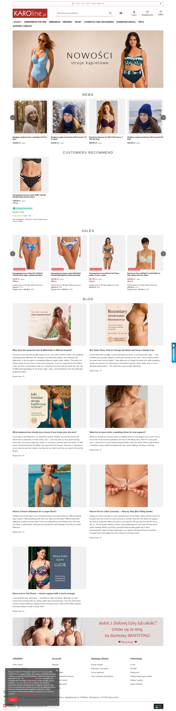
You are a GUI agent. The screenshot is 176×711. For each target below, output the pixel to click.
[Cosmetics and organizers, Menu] (115, 22)
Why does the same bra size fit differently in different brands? (42, 350)
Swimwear (54, 22)
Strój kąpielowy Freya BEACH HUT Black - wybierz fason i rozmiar (104, 274)
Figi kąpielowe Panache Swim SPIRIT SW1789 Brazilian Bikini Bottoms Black (29, 196)
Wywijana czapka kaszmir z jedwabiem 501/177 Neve (30, 138)
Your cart (55, 668)
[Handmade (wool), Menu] (137, 22)
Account (56, 658)
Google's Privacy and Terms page (27, 694)
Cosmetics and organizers (99, 22)
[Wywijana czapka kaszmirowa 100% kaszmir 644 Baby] (145, 117)
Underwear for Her (35, 22)
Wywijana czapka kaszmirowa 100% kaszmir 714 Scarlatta (69, 138)
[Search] (110, 13)
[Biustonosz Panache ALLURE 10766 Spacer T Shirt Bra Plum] (107, 117)
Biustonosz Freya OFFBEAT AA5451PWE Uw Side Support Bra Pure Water (143, 274)
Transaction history (59, 680)
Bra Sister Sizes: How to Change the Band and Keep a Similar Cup (122, 350)
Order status (18, 665)
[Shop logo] (30, 13)
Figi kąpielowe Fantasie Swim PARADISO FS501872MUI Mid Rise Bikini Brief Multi (66, 274)
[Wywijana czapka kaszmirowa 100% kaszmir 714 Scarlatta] (69, 117)
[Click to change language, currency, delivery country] (122, 13)
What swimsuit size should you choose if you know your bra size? (45, 432)
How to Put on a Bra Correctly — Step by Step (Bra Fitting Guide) (121, 511)
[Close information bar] (160, 3)
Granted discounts (59, 684)
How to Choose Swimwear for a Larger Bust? (34, 511)
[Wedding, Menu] (73, 22)
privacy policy (30, 678)
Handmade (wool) (126, 22)
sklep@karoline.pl (72, 697)
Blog (88, 299)
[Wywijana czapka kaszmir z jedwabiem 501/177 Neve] (31, 117)
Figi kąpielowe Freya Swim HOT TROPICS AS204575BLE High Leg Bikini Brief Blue (28, 274)
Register (55, 665)
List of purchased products (63, 676)
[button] (163, 59)
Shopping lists (57, 672)
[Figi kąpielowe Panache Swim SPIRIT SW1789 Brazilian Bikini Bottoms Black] (31, 175)
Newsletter (56, 688)
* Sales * (17, 22)
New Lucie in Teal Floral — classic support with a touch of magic (44, 593)
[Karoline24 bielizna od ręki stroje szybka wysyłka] (88, 59)
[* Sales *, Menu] (23, 22)
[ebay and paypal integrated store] (158, 706)
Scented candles (22, 26)
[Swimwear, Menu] (61, 22)
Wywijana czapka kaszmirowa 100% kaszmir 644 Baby (145, 138)
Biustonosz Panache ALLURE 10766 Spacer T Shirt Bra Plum (106, 138)
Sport (78, 22)
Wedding (67, 22)
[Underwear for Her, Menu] (47, 22)
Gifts (141, 22)
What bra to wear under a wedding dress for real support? (118, 432)
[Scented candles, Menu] (33, 26)
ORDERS (18, 658)
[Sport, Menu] (82, 22)
